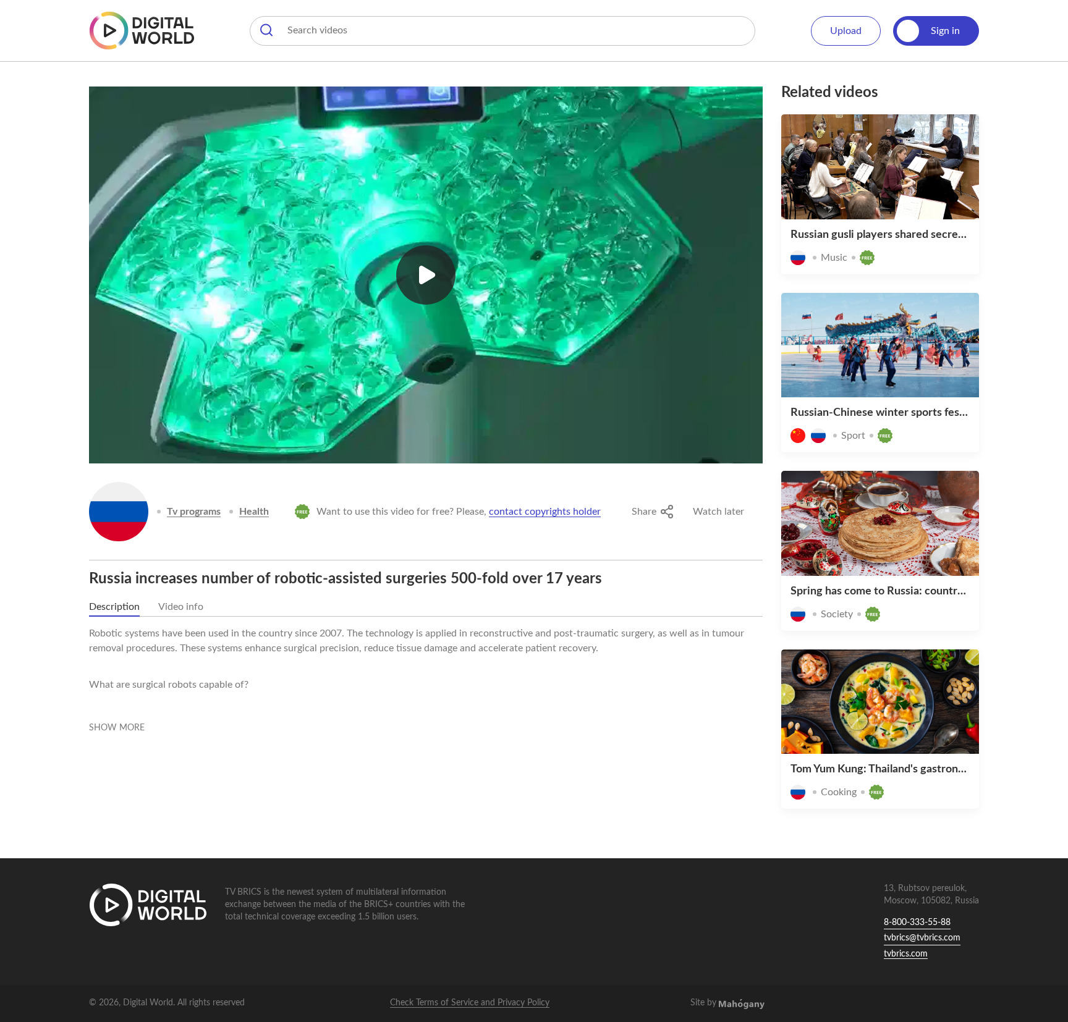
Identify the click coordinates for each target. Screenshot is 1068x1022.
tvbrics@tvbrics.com (922, 938)
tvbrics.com (906, 954)
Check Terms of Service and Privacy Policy (469, 1003)
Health (254, 512)
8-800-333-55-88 (917, 922)
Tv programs (194, 512)
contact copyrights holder (545, 512)
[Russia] (118, 511)
